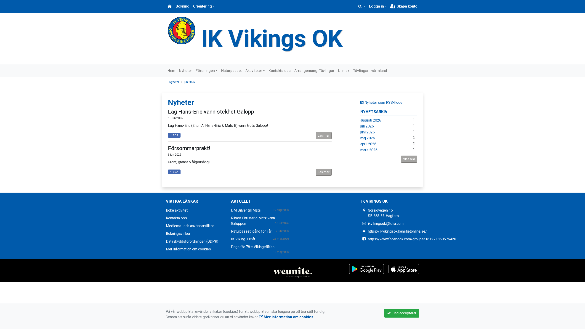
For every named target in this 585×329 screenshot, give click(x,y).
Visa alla (409, 159)
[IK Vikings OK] (181, 30)
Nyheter (185, 71)
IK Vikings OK (272, 38)
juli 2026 (367, 126)
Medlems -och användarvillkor (190, 226)
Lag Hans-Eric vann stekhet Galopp (211, 112)
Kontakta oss (280, 71)
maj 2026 (367, 138)
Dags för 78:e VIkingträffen (252, 247)
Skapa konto (406, 6)
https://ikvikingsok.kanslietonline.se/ (397, 231)
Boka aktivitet (177, 210)
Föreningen (205, 71)
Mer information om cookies (188, 249)
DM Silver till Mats (246, 210)
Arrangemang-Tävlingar (314, 71)
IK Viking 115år (243, 239)
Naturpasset (231, 71)
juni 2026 (367, 132)
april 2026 (368, 144)
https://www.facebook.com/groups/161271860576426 (412, 239)
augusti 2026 (370, 120)
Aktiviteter (253, 71)
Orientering (202, 6)
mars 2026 (369, 150)
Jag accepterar (403, 313)
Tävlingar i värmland (370, 71)
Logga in (376, 6)
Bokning (182, 6)
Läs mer (324, 135)
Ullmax (343, 71)
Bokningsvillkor (178, 233)
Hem (171, 71)
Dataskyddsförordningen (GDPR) (192, 241)
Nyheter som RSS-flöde (383, 102)
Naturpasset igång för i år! (252, 231)
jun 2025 (189, 82)
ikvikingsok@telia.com (386, 223)
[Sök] (361, 6)
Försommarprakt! (189, 148)
